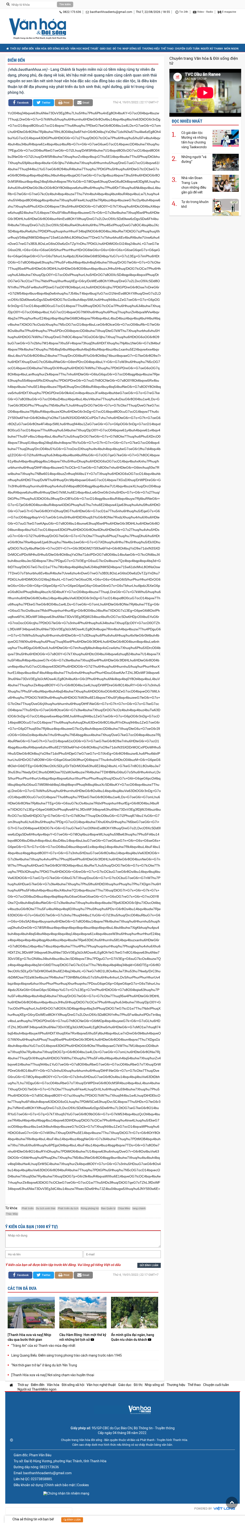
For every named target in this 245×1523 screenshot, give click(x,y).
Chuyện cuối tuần (187, 48)
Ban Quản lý (108, 1208)
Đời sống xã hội (58, 48)
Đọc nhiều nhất (187, 121)
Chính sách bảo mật (60, 1485)
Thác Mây (12, 1213)
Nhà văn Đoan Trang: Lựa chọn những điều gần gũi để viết (193, 185)
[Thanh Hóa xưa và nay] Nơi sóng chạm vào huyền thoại (52, 1375)
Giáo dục (105, 48)
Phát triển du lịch (68, 1208)
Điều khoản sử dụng (28, 1485)
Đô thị (117, 48)
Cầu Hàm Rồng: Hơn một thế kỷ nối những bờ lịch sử (82, 1337)
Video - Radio (204, 11)
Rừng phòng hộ (90, 1208)
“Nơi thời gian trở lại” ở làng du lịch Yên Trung (44, 1365)
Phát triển (27, 1208)
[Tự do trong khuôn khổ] (225, 207)
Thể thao (167, 48)
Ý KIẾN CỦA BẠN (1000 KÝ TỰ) (31, 1226)
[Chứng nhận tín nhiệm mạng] (66, 1493)
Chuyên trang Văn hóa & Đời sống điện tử (203, 61)
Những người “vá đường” (193, 159)
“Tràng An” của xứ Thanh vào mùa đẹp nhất (43, 1345)
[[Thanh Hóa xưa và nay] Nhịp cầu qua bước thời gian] (31, 1313)
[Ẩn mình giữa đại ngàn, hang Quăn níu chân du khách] (134, 1313)
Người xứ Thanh (212, 48)
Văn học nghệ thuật (84, 48)
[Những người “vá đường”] (225, 162)
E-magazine (228, 11)
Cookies (83, 1485)
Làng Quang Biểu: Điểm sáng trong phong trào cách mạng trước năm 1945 (66, 1355)
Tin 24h (183, 11)
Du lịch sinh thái (45, 1208)
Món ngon (231, 48)
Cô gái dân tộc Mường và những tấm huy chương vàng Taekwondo (194, 140)
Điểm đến (28, 48)
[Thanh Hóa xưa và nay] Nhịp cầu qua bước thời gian (29, 1337)
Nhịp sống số (131, 48)
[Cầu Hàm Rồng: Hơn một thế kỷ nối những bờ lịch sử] (82, 1313)
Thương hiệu (151, 48)
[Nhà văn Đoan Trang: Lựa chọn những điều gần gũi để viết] (225, 183)
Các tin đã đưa (22, 1288)
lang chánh (139, 1208)
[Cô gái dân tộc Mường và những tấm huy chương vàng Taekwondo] (225, 138)
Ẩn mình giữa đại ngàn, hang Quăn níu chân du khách (132, 1337)
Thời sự (15, 48)
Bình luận (73, 1519)
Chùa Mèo (124, 1208)
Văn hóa (40, 48)
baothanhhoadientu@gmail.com (111, 12)
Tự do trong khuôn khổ (195, 204)
